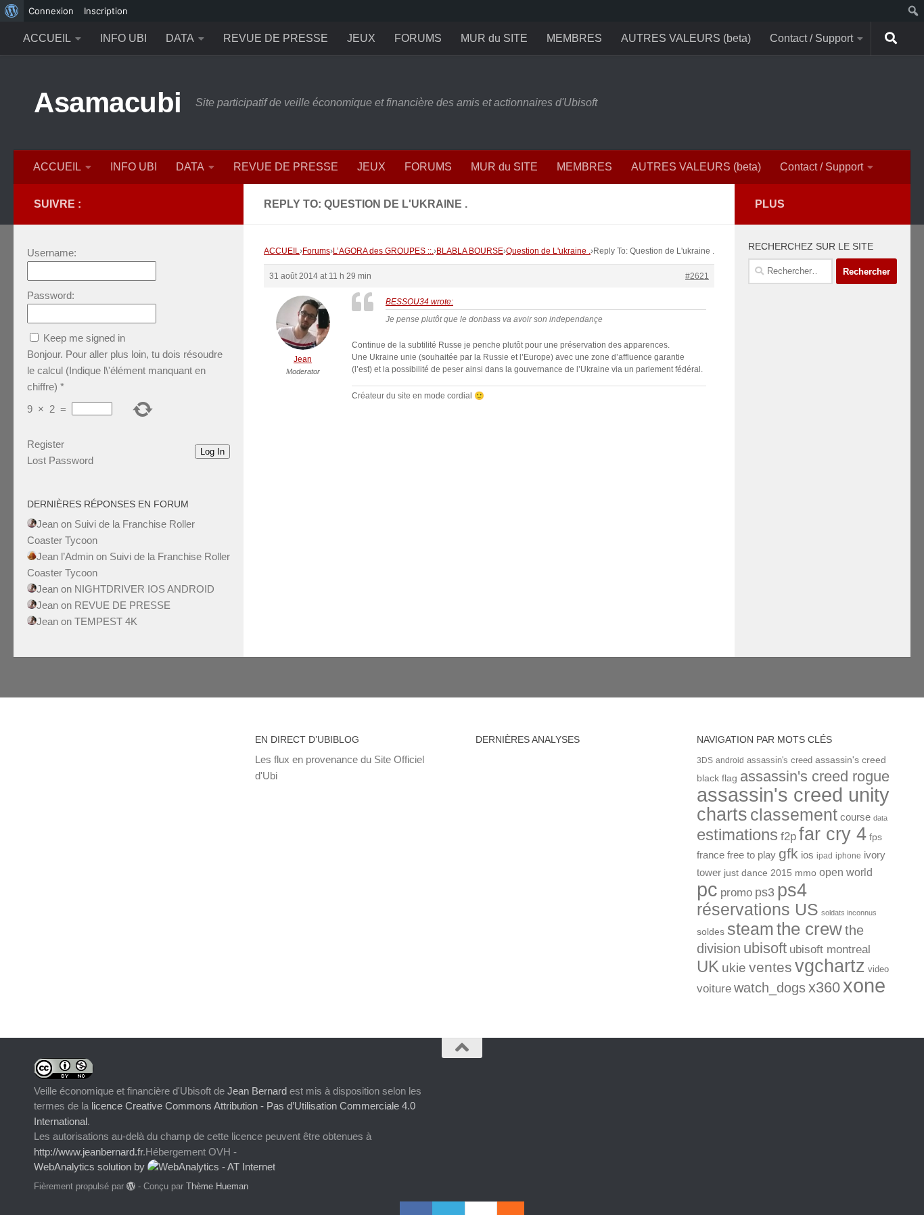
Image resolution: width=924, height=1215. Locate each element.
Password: (50, 295)
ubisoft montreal (830, 949)
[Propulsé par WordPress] (130, 1186)
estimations (737, 835)
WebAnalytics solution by (90, 1166)
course (855, 817)
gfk (788, 853)
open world (846, 872)
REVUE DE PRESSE (275, 38)
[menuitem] (12, 11)
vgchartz (830, 965)
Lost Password (60, 460)
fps (875, 837)
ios (807, 855)
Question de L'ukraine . (548, 251)
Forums (316, 251)
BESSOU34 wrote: (419, 301)
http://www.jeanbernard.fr (88, 1151)
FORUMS (418, 38)
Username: (51, 252)
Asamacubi (108, 102)
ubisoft (765, 948)
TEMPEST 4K (105, 621)
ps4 (792, 889)
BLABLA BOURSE (469, 251)
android (730, 760)
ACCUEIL (47, 38)
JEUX (361, 38)
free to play (751, 855)
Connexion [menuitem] (51, 10)
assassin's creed (779, 760)
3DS (705, 760)
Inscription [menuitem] (106, 10)
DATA (180, 38)
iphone (848, 855)
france (710, 855)
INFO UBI (123, 38)
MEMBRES (574, 38)
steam (750, 929)
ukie (734, 967)
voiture (714, 988)
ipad (824, 855)
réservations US (757, 909)
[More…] (504, 1208)
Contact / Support (811, 38)
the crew (809, 928)
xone (864, 985)
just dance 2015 (758, 873)
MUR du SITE (494, 38)
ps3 (765, 892)
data (880, 818)
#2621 (697, 276)
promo (736, 892)
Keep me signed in (84, 338)
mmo (805, 873)
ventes (770, 967)
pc (707, 889)
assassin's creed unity (793, 794)
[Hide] (517, 1208)
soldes (710, 932)
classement (793, 815)
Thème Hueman (217, 1186)
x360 (824, 987)
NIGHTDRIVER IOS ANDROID (144, 589)
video (878, 969)
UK (708, 966)
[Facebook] (416, 1208)
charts (722, 814)
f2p (788, 836)
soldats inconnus (849, 913)
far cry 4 (833, 834)
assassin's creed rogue (815, 776)
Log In (212, 451)
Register (45, 444)
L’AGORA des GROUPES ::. (383, 251)
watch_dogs (770, 987)
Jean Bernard (257, 1091)
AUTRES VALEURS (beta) (686, 38)
